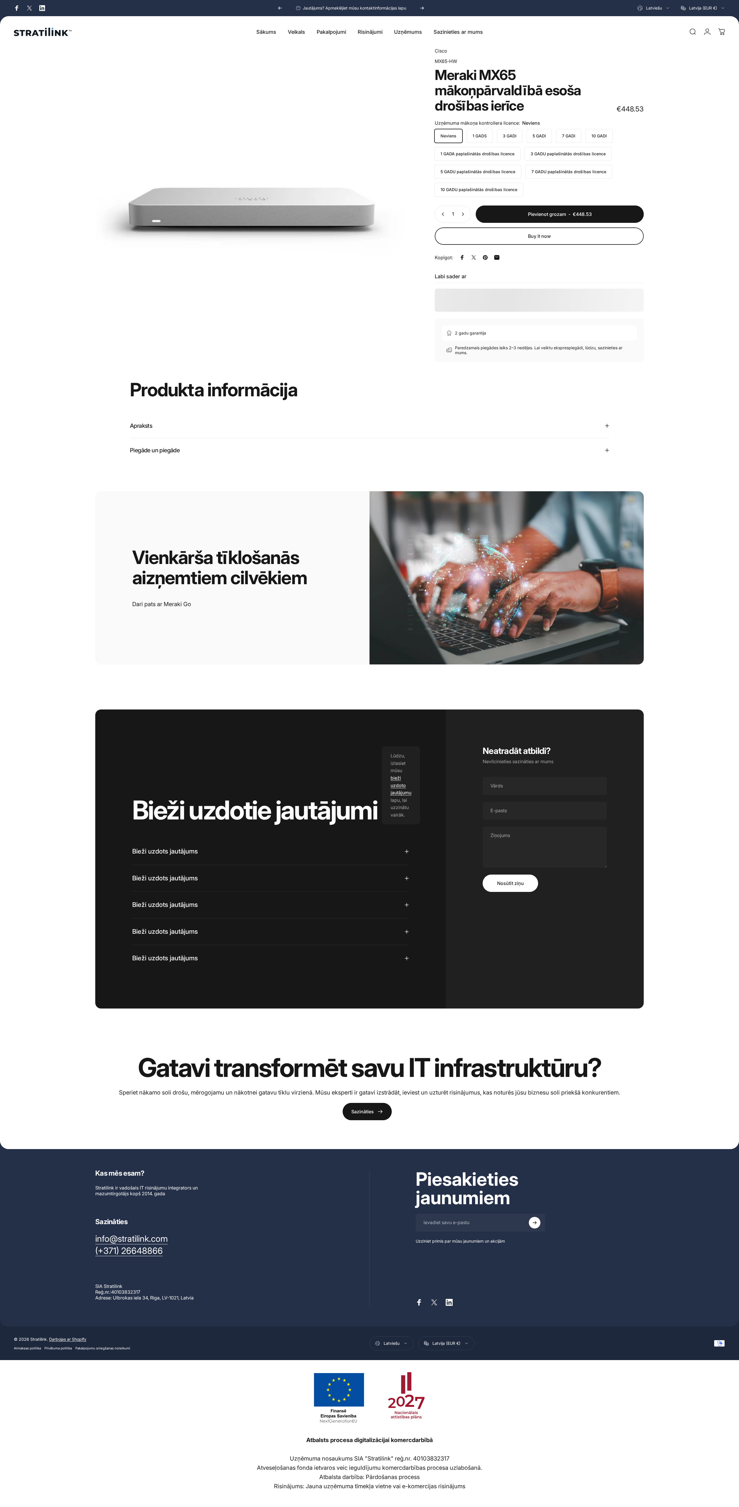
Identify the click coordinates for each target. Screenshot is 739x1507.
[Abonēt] (534, 1222)
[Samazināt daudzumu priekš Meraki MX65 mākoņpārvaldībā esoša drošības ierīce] (441, 214)
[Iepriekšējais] (280, 8)
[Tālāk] (422, 8)
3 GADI (509, 135)
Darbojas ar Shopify (67, 1338)
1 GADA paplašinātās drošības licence (477, 153)
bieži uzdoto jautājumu (401, 785)
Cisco (441, 51)
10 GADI (599, 135)
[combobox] (653, 8)
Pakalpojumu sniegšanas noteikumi (102, 1348)
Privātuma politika (58, 1348)
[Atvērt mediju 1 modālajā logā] (252, 204)
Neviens (448, 135)
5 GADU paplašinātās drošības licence (478, 171)
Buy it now (539, 236)
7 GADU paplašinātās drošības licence (568, 171)
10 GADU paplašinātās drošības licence (479, 189)
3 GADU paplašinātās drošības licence (568, 153)
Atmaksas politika (27, 1348)
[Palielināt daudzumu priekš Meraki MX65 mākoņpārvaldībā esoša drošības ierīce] (464, 214)
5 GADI (539, 135)
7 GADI (568, 135)
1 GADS (480, 135)
